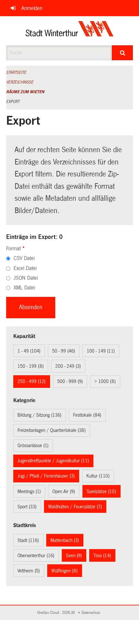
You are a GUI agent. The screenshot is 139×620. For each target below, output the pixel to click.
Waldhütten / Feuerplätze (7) (75, 506)
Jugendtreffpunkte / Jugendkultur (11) (53, 460)
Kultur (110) (98, 476)
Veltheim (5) (28, 570)
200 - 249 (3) (68, 366)
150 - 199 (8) (30, 366)
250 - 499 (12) (31, 381)
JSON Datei (26, 278)
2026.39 (69, 613)
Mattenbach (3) (64, 540)
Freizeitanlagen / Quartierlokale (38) (51, 430)
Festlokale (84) (87, 415)
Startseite (16, 72)
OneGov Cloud (49, 613)
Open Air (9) (63, 491)
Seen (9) (74, 555)
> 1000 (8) (105, 381)
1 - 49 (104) (28, 351)
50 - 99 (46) (63, 351)
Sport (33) (27, 506)
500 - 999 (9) (70, 381)
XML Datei (24, 287)
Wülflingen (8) (64, 570)
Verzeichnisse (19, 82)
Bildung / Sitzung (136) (39, 415)
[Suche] (122, 52)
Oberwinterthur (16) (35, 555)
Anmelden (31, 8)
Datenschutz (91, 613)
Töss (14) (102, 555)
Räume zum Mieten (25, 92)
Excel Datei (25, 268)
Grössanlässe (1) (32, 445)
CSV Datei (24, 258)
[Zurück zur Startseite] (70, 30)
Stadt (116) (28, 540)
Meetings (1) (29, 491)
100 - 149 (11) (101, 351)
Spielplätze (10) (101, 491)
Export (12, 101)
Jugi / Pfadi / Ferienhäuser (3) (46, 476)
